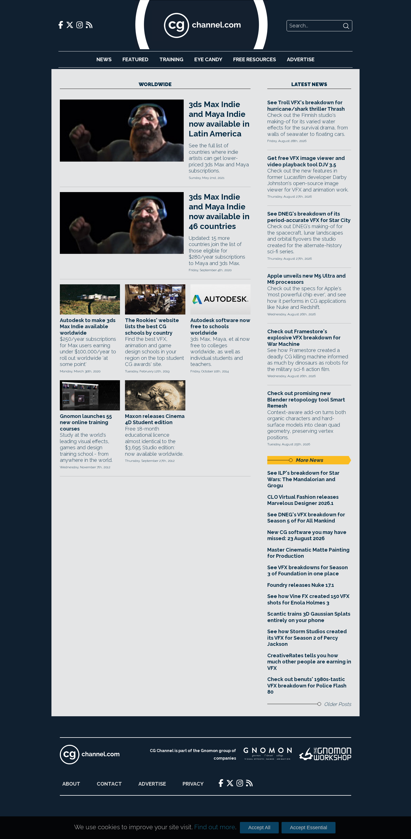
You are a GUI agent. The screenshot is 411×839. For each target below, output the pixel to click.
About (71, 784)
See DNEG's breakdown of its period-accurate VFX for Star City (309, 217)
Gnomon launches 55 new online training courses (86, 422)
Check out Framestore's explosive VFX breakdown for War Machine (304, 337)
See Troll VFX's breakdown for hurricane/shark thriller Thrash (306, 106)
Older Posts (337, 704)
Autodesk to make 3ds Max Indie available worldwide (87, 326)
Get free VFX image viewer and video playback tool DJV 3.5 (306, 161)
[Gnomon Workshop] (325, 755)
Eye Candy (208, 59)
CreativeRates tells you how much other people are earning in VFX (309, 662)
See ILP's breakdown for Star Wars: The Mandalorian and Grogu (303, 479)
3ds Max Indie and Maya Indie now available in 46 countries (219, 211)
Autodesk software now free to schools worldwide (220, 326)
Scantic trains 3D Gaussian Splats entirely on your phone (308, 617)
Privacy (193, 784)
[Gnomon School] (268, 755)
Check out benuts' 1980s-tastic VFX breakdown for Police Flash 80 (306, 685)
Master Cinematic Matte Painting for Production (308, 553)
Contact (109, 784)
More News (309, 460)
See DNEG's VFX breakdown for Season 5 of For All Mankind (306, 518)
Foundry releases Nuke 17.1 (300, 585)
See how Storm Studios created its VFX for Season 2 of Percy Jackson (307, 637)
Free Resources (254, 59)
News (104, 59)
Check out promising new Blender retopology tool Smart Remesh (306, 399)
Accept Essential (308, 827)
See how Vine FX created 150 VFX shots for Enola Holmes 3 (308, 599)
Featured (135, 59)
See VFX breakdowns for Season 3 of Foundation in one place (307, 570)
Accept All (259, 827)
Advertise (301, 59)
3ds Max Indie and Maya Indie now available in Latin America (219, 119)
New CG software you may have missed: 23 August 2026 (306, 535)
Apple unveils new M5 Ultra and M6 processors (306, 279)
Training (171, 59)
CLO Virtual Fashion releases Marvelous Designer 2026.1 (303, 500)
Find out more (214, 827)
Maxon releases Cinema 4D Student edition (155, 419)
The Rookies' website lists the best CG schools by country (152, 326)
